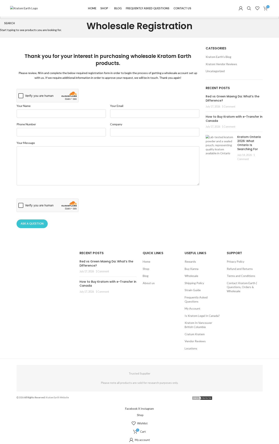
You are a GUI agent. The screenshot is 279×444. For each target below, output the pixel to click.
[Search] (249, 8)
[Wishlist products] (257, 8)
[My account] (241, 8)
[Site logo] (24, 8)
